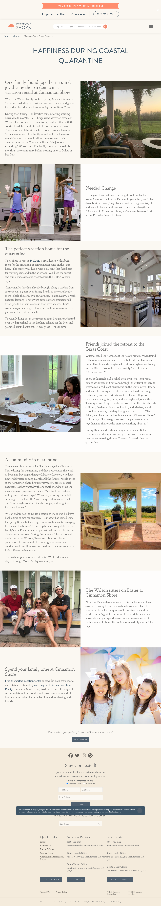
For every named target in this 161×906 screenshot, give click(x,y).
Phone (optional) (92, 473)
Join (88, 484)
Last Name (88, 453)
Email (86, 463)
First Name (88, 442)
